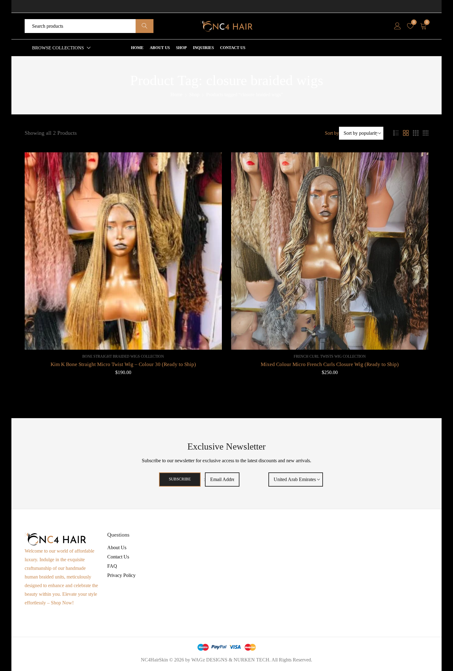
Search (144, 26)
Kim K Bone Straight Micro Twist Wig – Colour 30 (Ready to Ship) (123, 364)
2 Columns (406, 133)
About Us (116, 547)
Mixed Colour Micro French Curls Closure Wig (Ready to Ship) (330, 364)
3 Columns (415, 133)
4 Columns (425, 133)
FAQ (112, 566)
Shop (194, 94)
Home (176, 94)
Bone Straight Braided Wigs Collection (123, 356)
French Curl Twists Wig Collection (330, 356)
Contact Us (118, 556)
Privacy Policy (121, 575)
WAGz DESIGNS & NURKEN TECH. (231, 659)
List (396, 133)
